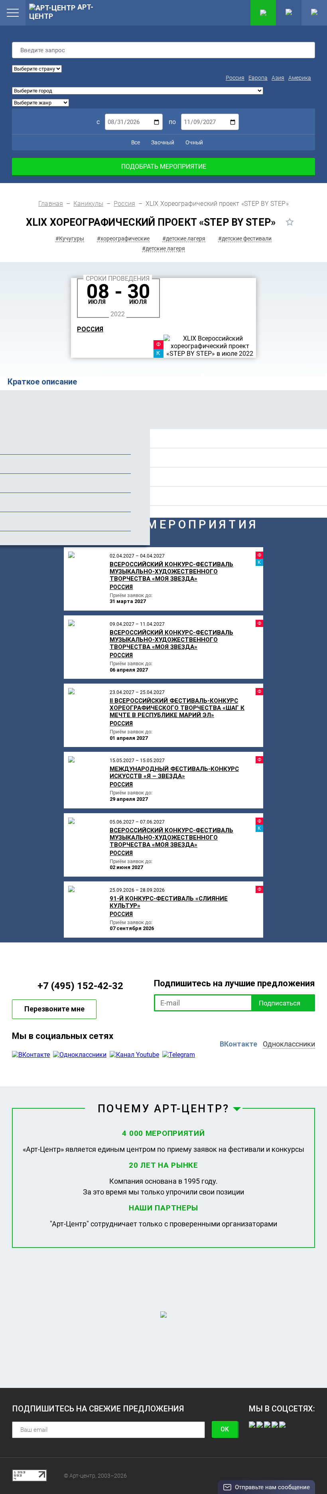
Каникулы (88, 203)
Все (135, 142)
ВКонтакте (238, 1044)
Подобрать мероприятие (163, 166)
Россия (235, 78)
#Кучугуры (69, 238)
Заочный (162, 142)
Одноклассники (289, 1044)
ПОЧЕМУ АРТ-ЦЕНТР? (163, 1108)
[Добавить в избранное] (290, 222)
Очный (193, 142)
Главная (50, 203)
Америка (299, 78)
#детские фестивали (245, 238)
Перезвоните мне (54, 1009)
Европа (258, 78)
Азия (278, 78)
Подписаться (279, 1003)
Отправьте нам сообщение (272, 1487)
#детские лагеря (183, 238)
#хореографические (123, 238)
